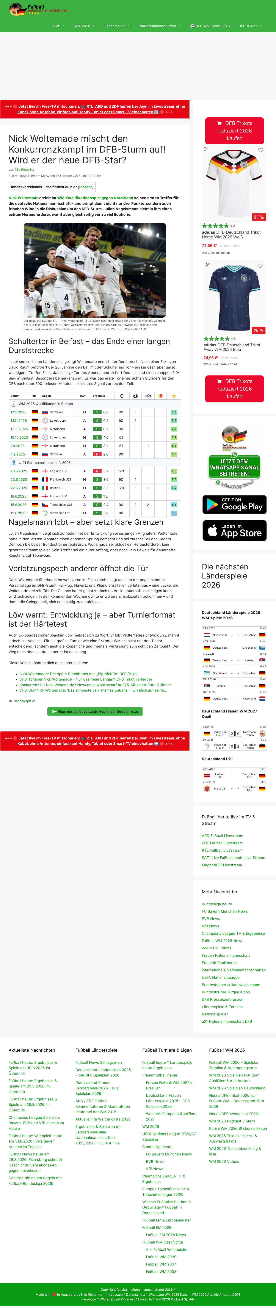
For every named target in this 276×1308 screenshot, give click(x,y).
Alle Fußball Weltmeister (167, 1249)
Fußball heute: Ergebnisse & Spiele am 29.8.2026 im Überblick (33, 1086)
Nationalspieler (24, 701)
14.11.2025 (19, 420)
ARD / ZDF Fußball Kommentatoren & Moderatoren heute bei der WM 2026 (102, 1106)
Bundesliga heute (217, 904)
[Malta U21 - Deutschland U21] (234, 786)
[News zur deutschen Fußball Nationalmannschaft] (38, 9)
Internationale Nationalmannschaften (234, 970)
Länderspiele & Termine (222, 1007)
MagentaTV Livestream (222, 865)
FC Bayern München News (225, 911)
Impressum (114, 1294)
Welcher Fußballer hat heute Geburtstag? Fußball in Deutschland (166, 1207)
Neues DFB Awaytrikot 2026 (233, 1114)
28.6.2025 (19, 471)
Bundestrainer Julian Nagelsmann (231, 985)
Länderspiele (115, 26)
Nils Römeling (91, 1294)
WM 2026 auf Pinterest (117, 1299)
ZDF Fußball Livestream (222, 843)
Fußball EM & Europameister (166, 1220)
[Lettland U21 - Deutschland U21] (234, 773)
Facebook (89, 1299)
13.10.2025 (19, 429)
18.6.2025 (19, 496)
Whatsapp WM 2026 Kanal (168, 1294)
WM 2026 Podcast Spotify (175, 1299)
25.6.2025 (19, 479)
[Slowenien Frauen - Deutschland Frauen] (234, 744)
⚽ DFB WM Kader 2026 (210, 26)
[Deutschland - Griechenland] (234, 645)
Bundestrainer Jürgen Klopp (226, 992)
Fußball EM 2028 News (166, 1235)
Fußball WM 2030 (161, 1257)
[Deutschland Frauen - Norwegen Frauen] (234, 731)
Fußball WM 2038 (161, 1271)
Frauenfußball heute (219, 963)
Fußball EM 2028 (156, 1227)
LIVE (56, 26)
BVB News (211, 919)
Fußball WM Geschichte (162, 1242)
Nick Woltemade (23, 198)
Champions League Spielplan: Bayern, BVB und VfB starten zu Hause (36, 1123)
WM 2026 (82, 26)
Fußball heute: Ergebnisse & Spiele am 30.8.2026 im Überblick (33, 1068)
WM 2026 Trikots (216, 948)
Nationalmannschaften (158, 26)
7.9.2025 (18, 446)
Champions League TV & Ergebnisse (233, 933)
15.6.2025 (19, 505)
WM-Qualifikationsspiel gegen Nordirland (95, 198)
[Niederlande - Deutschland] (234, 633)
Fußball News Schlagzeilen (98, 1062)
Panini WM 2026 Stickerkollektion (238, 1128)
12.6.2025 (19, 513)
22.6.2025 (19, 488)
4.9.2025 (18, 454)
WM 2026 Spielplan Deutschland (237, 1088)
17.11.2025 (19, 412)
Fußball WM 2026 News (222, 941)
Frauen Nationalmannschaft (226, 955)
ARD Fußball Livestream (222, 836)
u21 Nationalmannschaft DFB (227, 1021)
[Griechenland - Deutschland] (234, 671)
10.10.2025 (19, 437)
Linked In (145, 1299)
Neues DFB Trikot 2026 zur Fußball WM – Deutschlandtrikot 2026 (236, 1101)
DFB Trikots (247, 26)
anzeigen (85, 187)
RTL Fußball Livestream (222, 850)
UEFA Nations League (221, 977)
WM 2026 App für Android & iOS (216, 1294)
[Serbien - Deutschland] (234, 684)
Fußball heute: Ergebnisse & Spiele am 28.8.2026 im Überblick (33, 1104)
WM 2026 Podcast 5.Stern (232, 1121)
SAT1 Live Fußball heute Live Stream (233, 858)
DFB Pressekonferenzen (222, 999)
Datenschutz (135, 1294)
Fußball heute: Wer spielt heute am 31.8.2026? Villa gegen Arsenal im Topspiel (35, 1141)
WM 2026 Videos (224, 1161)
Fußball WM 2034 (161, 1264)
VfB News (210, 926)
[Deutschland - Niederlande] (234, 696)
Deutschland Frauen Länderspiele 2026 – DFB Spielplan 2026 (97, 1088)
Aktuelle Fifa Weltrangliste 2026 (103, 1119)
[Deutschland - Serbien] (234, 658)
